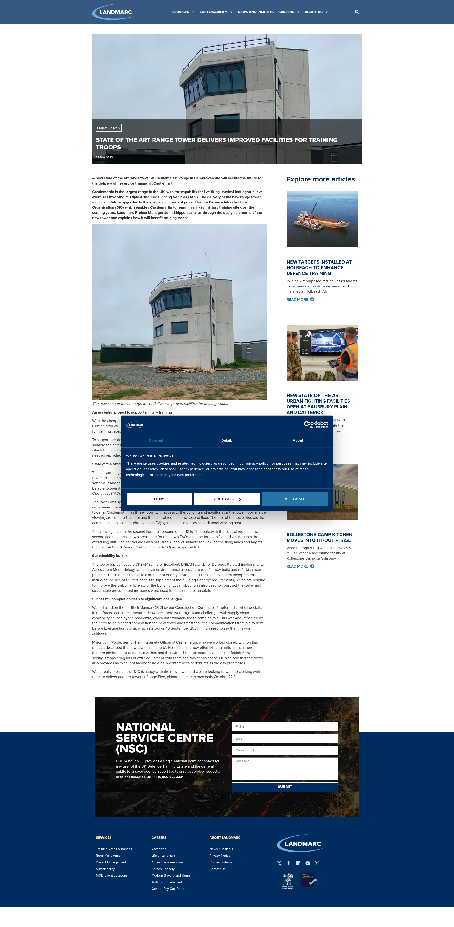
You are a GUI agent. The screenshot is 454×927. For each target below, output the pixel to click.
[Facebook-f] (288, 863)
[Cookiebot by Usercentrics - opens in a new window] (307, 424)
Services (180, 11)
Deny (159, 499)
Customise (224, 499)
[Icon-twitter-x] (279, 863)
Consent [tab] (156, 440)
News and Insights (256, 11)
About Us (314, 11)
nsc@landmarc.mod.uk (133, 776)
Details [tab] (227, 440)
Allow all (295, 499)
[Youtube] (307, 863)
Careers (286, 11)
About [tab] (298, 440)
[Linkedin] (298, 863)
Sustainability (213, 11)
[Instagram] (317, 863)
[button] (357, 12)
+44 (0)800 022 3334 (168, 776)
